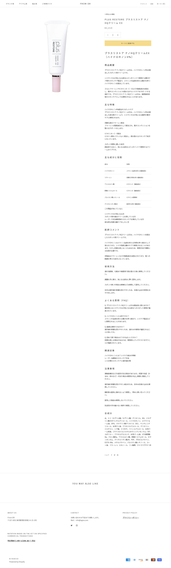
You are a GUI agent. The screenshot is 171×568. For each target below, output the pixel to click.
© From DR (13, 559)
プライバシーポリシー (131, 517)
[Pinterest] (117, 455)
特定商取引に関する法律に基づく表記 (21, 541)
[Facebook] (111, 455)
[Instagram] (77, 525)
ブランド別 (10, 4)
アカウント (143, 4)
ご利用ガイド (47, 4)
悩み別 (34, 4)
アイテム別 (23, 4)
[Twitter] (114, 455)
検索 (152, 4)
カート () (161, 4)
